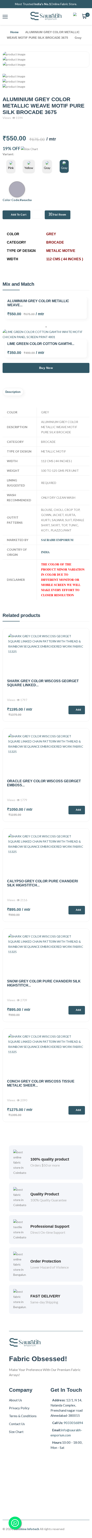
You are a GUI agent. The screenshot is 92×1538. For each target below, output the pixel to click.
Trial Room (59, 214)
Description (13, 391)
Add (78, 709)
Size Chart (16, 1432)
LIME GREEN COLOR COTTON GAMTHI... (40, 344)
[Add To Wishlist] (37, 214)
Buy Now (46, 368)
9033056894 (73, 1423)
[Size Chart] (29, 149)
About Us (15, 1400)
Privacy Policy (19, 1408)
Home (14, 32)
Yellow (28, 168)
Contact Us (17, 1424)
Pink (11, 168)
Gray (47, 168)
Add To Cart (19, 214)
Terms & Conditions (23, 1416)
